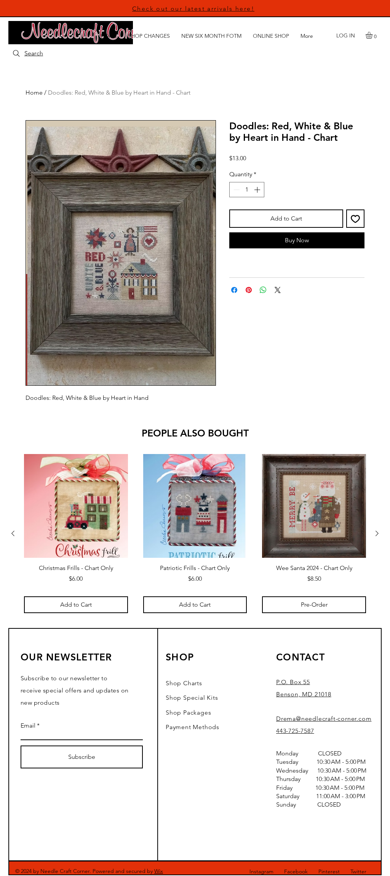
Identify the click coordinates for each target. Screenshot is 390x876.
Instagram (261, 871)
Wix (158, 871)
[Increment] (258, 189)
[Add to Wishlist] (355, 218)
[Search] (16, 53)
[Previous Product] (13, 533)
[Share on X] (277, 290)
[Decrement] (235, 189)
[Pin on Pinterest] (248, 290)
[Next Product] (377, 533)
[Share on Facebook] (234, 290)
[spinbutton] (247, 189)
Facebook (296, 871)
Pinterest (329, 871)
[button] (373, 35)
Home (34, 92)
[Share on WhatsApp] (263, 290)
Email (28, 726)
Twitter (358, 871)
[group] (195, 534)
